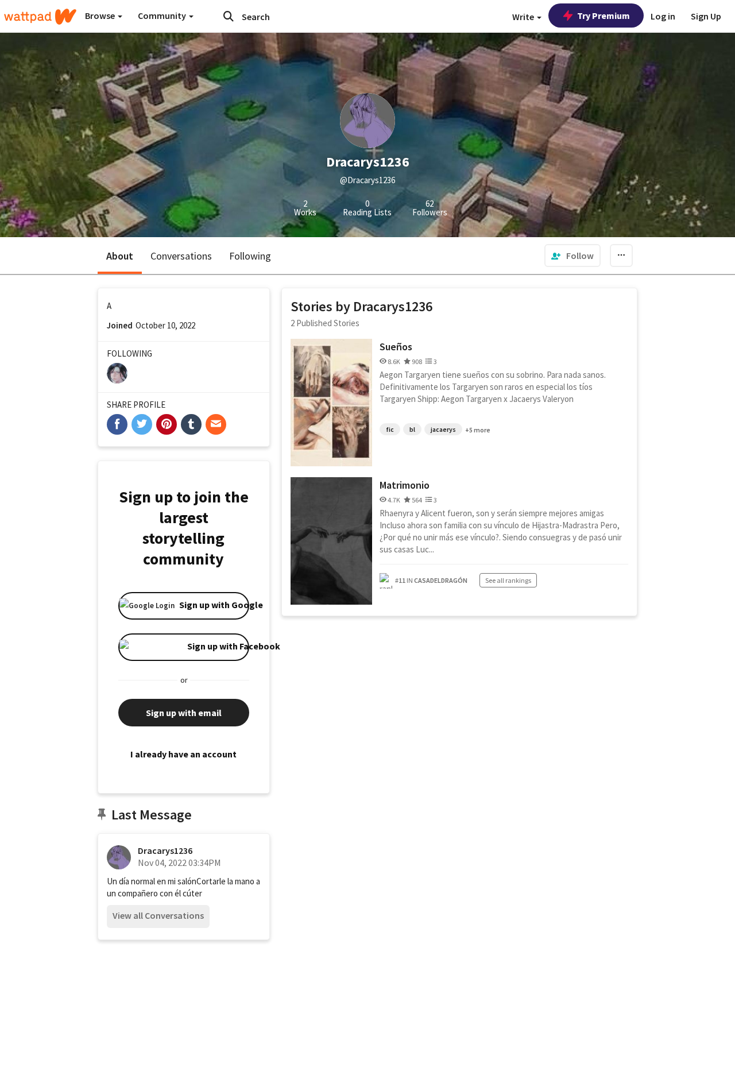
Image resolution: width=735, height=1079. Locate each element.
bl (412, 429)
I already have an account (183, 754)
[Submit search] (228, 16)
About (119, 255)
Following (250, 255)
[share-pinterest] (166, 424)
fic (390, 429)
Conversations (181, 255)
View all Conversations (158, 915)
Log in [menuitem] (663, 16)
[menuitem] (572, 255)
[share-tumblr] (191, 424)
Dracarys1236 (165, 850)
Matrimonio (405, 485)
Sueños (396, 346)
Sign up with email (184, 712)
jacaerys (443, 429)
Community (163, 15)
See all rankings (508, 580)
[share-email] (216, 424)
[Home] (40, 16)
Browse (101, 15)
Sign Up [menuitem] (706, 16)
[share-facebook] (117, 424)
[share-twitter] (141, 424)
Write (524, 16)
